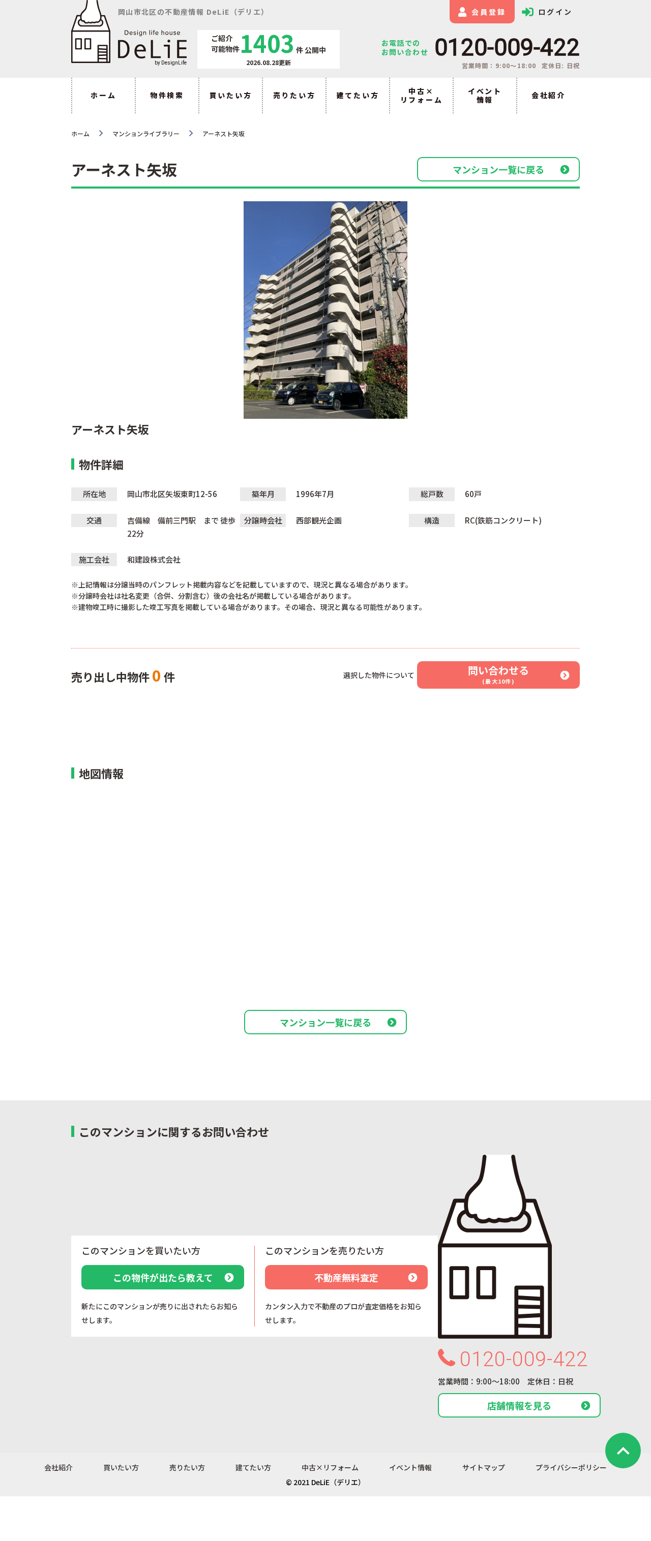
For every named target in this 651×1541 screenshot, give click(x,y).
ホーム (103, 95)
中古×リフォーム (421, 95)
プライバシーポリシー (571, 1467)
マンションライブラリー (146, 133)
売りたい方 (294, 95)
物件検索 (167, 95)
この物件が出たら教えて (163, 1277)
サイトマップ (483, 1467)
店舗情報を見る (519, 1405)
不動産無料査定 (346, 1277)
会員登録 (488, 12)
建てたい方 (358, 95)
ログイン (555, 12)
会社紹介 (548, 95)
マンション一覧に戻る (498, 169)
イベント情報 (485, 95)
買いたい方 (231, 95)
